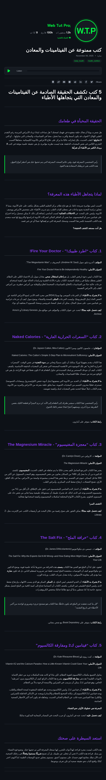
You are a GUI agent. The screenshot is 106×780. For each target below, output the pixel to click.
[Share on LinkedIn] (80, 82)
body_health (79, 61)
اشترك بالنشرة (63, 38)
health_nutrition (94, 61)
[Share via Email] (64, 82)
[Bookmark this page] (53, 82)
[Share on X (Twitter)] (91, 82)
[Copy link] (58, 82)
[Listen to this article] (9, 71)
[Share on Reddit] (75, 82)
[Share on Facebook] (86, 82)
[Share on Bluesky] (69, 82)
